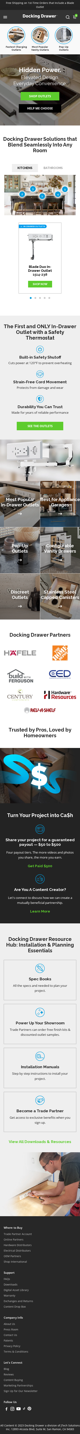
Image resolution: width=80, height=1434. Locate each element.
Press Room (11, 1329)
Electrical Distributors (17, 1250)
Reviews (9, 1374)
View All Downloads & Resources (40, 1141)
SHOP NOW (40, 284)
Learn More (40, 911)
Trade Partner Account (18, 1234)
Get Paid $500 (40, 866)
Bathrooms (53, 168)
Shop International (15, 1261)
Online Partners (13, 1239)
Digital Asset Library (16, 1290)
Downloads (10, 1284)
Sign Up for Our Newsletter (21, 1391)
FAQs (7, 1279)
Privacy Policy (12, 1346)
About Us (9, 1324)
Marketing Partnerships (18, 1385)
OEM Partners (12, 1256)
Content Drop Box (15, 1306)
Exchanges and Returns (18, 1301)
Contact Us (10, 1335)
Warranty (9, 1295)
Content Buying (13, 1380)
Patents (8, 1340)
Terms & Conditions (16, 1351)
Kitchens (24, 168)
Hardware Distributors (18, 1245)
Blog (6, 1369)
